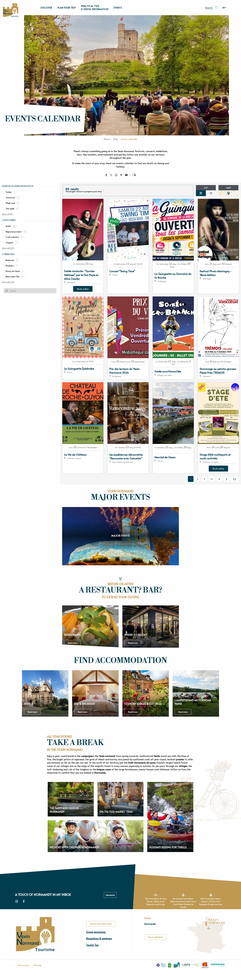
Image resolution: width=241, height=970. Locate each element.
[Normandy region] (205, 965)
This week (12, 208)
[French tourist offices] (161, 965)
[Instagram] (16, 901)
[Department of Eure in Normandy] (186, 965)
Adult (10, 226)
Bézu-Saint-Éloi (14, 276)
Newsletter (110, 895)
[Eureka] (196, 965)
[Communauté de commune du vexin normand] (177, 965)
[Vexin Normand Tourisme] (11, 10)
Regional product (15, 231)
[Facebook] (23, 901)
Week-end (12, 203)
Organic (11, 242)
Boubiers (11, 265)
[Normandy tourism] (217, 965)
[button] (209, 7)
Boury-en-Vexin (14, 271)
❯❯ (234, 479)
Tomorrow (12, 197)
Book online (83, 288)
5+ (212, 479)
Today (10, 192)
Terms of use (23, 965)
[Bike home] (170, 965)
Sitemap (37, 965)
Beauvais (11, 260)
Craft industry (14, 237)
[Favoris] (217, 7)
